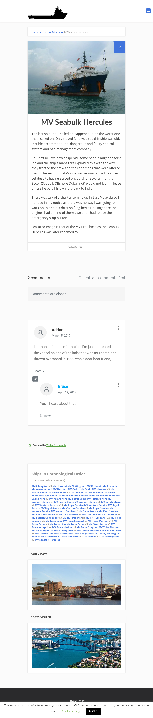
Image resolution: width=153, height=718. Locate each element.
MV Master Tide (44, 533)
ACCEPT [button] (94, 711)
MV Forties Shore (97, 498)
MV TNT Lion (89, 514)
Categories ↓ (76, 246)
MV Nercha (89, 536)
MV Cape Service (88, 511)
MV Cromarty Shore (85, 502)
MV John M (76, 492)
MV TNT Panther (68, 514)
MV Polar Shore (58, 498)
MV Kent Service (108, 511)
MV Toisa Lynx (53, 521)
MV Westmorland (42, 489)
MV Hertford (60, 489)
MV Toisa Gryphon (87, 527)
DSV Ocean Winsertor (66, 536)
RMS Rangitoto (40, 486)
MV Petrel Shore (56, 492)
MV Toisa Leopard (73, 521)
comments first (111, 277)
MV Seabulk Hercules (47, 539)
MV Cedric (74, 489)
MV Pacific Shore (105, 495)
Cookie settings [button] (71, 711)
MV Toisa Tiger (40, 530)
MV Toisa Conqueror (61, 530)
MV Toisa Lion (57, 524)
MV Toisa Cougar (87, 530)
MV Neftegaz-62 (109, 536)
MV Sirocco (47, 536)
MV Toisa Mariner (98, 521)
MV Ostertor (61, 533)
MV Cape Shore (48, 495)
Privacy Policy (77, 700)
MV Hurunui (59, 486)
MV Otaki (85, 489)
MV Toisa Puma (75, 524)
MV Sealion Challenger (45, 517)
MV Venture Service (46, 505)
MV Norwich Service (63, 511)
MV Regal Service (51, 508)
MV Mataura (99, 489)
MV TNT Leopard (95, 517)
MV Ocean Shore (93, 492)
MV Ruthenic (94, 486)
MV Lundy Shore (111, 502)
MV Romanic (110, 486)
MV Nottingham (76, 486)
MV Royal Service (74, 505)
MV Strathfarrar (97, 524)
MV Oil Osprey (97, 533)
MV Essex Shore (66, 495)
